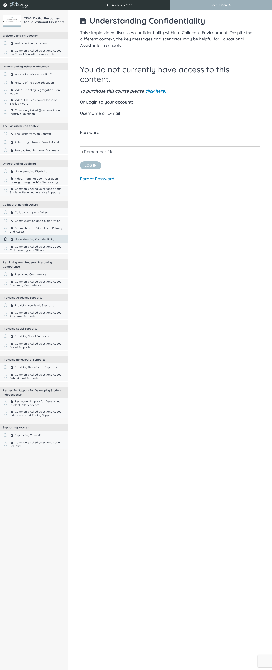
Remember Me (98, 151)
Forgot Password (97, 178)
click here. (155, 91)
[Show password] (251, 138)
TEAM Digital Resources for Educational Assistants (44, 20)
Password (89, 132)
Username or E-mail (100, 113)
